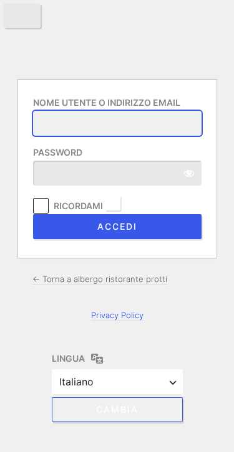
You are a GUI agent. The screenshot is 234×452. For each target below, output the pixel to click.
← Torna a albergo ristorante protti (99, 279)
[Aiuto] (112, 202)
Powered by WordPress (117, 38)
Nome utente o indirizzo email (106, 102)
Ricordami (78, 205)
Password (57, 152)
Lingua (68, 358)
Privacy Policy (117, 315)
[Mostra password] (189, 173)
